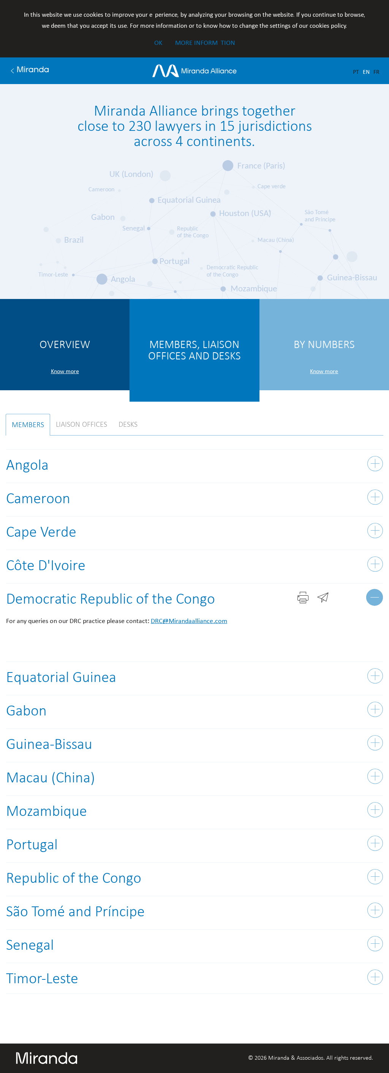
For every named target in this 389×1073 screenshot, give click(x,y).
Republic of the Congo (73, 877)
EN (366, 72)
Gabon (26, 710)
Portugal (32, 844)
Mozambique (46, 811)
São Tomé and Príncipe (75, 911)
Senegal (30, 944)
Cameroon (38, 498)
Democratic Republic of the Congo (110, 598)
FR (376, 72)
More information (205, 42)
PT (356, 72)
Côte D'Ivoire (45, 565)
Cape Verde (41, 531)
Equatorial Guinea (61, 677)
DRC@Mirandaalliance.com (189, 620)
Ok (158, 42)
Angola (27, 464)
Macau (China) (50, 777)
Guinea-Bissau (49, 744)
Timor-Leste (42, 978)
